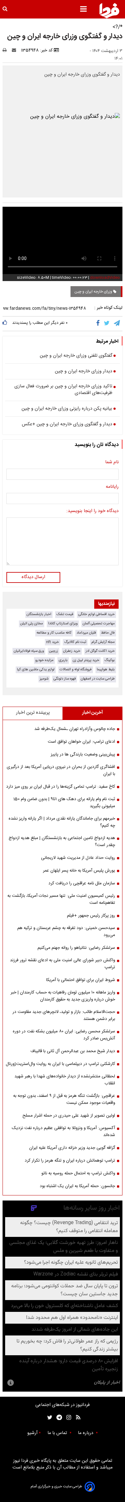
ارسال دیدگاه (33, 577)
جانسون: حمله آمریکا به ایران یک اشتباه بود (77, 1186)
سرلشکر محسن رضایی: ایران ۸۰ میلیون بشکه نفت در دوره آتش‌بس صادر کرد (64, 1035)
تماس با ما (57, 1433)
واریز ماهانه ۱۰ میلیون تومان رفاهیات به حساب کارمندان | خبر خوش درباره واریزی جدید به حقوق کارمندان (63, 996)
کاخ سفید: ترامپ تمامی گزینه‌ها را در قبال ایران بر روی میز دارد (60, 786)
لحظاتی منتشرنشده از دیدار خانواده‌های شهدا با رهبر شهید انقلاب (64, 1080)
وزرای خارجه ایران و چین (93, 291)
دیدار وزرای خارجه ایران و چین (83, 371)
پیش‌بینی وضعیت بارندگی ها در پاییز (83, 754)
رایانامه (112, 487)
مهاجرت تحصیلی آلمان (99, 624)
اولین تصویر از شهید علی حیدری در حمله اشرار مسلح (68, 1115)
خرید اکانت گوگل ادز (100, 651)
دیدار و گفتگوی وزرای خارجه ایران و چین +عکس (67, 424)
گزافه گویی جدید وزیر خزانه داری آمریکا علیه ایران (72, 1147)
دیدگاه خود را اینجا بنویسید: (92, 511)
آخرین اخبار (92, 713)
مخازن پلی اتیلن (31, 624)
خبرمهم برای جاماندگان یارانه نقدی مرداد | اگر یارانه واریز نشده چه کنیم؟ (62, 822)
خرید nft (52, 642)
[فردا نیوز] (109, 11)
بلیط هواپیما (106, 669)
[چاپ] (7, 50)
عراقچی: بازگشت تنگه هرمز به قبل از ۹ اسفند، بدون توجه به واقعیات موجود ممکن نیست (64, 1099)
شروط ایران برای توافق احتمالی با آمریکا (80, 980)
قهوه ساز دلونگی (65, 679)
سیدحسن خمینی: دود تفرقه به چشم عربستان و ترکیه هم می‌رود (66, 932)
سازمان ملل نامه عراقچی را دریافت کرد (81, 883)
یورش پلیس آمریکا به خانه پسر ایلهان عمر (79, 870)
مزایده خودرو (44, 660)
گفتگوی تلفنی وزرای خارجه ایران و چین (76, 356)
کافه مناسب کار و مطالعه (54, 633)
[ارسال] (15, 50)
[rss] (76, 1417)
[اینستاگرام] (67, 1417)
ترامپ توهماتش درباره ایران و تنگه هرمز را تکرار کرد (70, 1160)
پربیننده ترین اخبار (33, 713)
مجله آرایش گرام (103, 642)
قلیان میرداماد (86, 633)
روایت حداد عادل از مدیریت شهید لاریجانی (78, 857)
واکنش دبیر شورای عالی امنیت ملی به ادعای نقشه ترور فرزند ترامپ (62, 964)
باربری (63, 660)
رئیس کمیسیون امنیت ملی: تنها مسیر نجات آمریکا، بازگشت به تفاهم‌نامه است (61, 899)
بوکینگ (109, 660)
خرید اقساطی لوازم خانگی (96, 614)
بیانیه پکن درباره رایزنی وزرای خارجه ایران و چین (66, 409)
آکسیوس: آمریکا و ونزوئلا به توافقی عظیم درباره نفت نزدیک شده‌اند (63, 1132)
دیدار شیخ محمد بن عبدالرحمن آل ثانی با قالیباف (72, 1051)
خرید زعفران (71, 651)
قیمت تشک (64, 614)
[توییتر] (107, 323)
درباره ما (86, 1433)
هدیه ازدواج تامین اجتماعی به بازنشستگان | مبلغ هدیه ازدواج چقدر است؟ (62, 842)
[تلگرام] (117, 323)
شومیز (44, 679)
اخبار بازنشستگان (39, 614)
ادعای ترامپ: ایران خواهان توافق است (81, 741)
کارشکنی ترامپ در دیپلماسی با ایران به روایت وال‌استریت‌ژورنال (60, 1063)
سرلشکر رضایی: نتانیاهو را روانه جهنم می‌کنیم (76, 947)
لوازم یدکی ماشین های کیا (35, 669)
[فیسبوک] (99, 323)
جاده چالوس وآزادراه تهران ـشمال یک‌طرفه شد (74, 728)
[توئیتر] (48, 1417)
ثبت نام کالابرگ (75, 642)
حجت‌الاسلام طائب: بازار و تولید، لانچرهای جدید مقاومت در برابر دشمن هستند (64, 1015)
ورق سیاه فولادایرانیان (29, 651)
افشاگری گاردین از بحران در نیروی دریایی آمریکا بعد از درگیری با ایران (61, 770)
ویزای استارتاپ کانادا (63, 624)
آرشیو (32, 1433)
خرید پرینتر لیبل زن (86, 660)
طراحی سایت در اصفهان (98, 679)
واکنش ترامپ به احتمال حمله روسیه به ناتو (78, 1173)
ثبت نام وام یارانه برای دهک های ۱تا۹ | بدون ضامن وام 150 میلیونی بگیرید (64, 803)
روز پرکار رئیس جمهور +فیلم (91, 915)
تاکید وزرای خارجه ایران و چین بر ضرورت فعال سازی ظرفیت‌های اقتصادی (63, 390)
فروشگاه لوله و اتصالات (76, 669)
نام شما (112, 462)
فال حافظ (108, 633)
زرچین (53, 651)
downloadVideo (105, 277)
